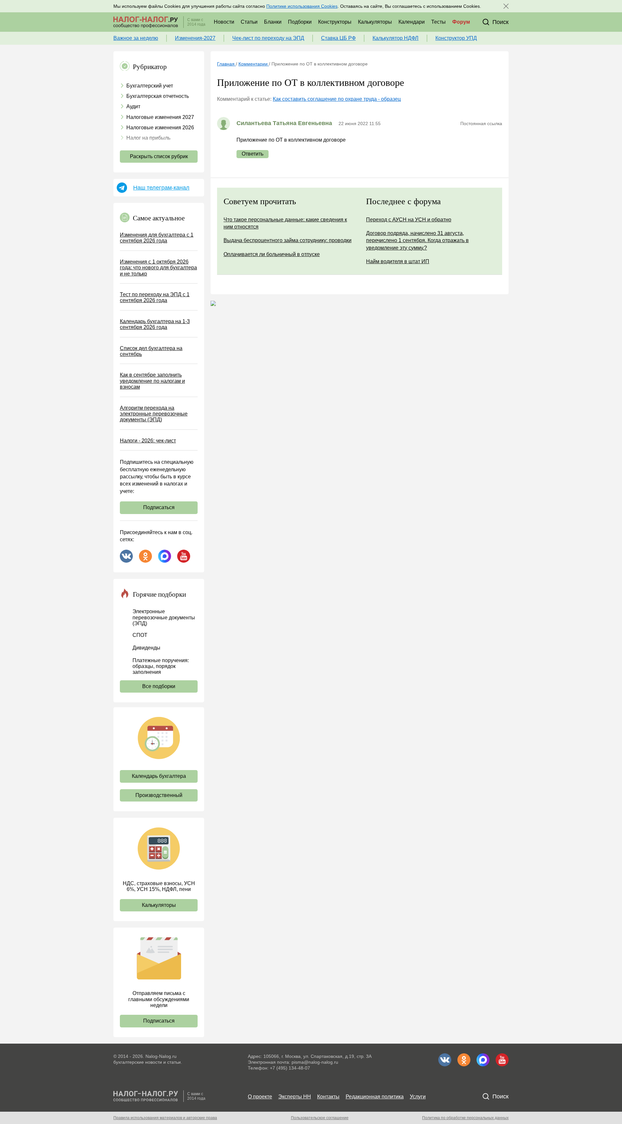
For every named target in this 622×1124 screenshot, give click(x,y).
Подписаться (159, 507)
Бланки (273, 22)
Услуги (418, 1096)
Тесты (438, 22)
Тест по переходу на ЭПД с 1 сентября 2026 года (155, 297)
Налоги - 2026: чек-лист (148, 440)
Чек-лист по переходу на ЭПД (268, 38)
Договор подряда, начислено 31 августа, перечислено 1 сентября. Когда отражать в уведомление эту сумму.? (417, 240)
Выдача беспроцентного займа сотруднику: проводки (287, 240)
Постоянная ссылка (481, 123)
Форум (461, 22)
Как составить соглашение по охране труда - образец (337, 99)
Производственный (158, 795)
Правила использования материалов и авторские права (165, 1118)
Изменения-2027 (195, 38)
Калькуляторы (375, 22)
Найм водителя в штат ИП (397, 261)
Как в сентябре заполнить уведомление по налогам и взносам (152, 381)
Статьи (249, 22)
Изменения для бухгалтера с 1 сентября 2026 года (156, 237)
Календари (411, 22)
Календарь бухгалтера (159, 776)
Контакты (328, 1096)
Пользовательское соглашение (320, 1118)
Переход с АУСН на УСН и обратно (408, 219)
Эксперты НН (294, 1096)
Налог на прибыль (148, 138)
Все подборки (158, 686)
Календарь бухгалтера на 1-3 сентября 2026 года (155, 324)
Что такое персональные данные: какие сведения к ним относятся (285, 223)
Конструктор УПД (456, 38)
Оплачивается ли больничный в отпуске (272, 254)
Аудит (133, 106)
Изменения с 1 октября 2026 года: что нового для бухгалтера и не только (158, 267)
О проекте (260, 1096)
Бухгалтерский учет (149, 85)
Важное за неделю (135, 38)
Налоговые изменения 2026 (160, 127)
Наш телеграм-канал (161, 187)
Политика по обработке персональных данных (465, 1118)
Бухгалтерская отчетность (157, 96)
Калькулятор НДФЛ (396, 38)
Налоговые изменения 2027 (160, 117)
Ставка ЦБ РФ (338, 38)
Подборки (300, 22)
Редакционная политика (375, 1096)
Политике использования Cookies (302, 6)
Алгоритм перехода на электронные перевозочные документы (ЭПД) (154, 414)
